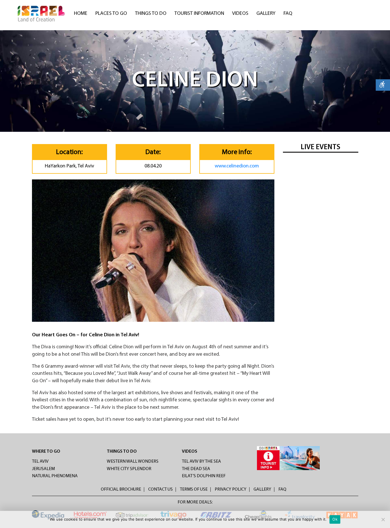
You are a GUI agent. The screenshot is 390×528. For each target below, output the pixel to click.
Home (80, 13)
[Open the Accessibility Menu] (383, 85)
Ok (334, 519)
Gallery (266, 13)
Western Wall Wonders (132, 461)
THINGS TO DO (122, 451)
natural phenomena (55, 476)
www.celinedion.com (237, 166)
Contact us (160, 489)
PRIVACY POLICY (230, 489)
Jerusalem (43, 469)
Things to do (150, 13)
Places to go (111, 13)
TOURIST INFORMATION (199, 13)
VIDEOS (189, 451)
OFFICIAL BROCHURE (121, 489)
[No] (383, 519)
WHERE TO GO (46, 451)
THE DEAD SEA (196, 469)
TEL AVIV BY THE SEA (201, 461)
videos (240, 13)
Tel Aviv (40, 461)
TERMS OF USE (194, 489)
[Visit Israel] (41, 14)
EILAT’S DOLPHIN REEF (204, 476)
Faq (288, 13)
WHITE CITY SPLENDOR (129, 469)
